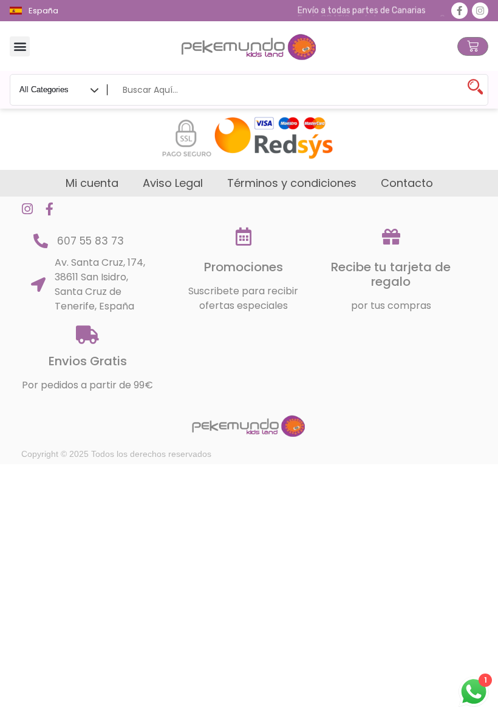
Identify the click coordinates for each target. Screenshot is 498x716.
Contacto (407, 183)
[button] (20, 46)
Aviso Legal (173, 183)
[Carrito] (472, 46)
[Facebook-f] (459, 10)
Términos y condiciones (291, 183)
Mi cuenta (92, 183)
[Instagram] (480, 10)
